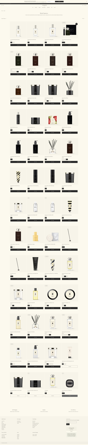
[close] (86, 1)
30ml (11, 71)
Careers (18, 423)
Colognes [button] (39, 7)
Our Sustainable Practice (35, 424)
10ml (13, 71)
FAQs (2, 422)
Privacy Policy (3, 435)
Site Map (33, 427)
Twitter (18, 437)
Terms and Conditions (4, 434)
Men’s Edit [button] (36, 7)
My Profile (3, 428)
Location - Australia (35, 434)
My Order (3, 423)
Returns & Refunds (4, 425)
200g (13, 305)
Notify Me (70, 366)
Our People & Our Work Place (36, 423)
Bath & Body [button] (48, 7)
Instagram (18, 434)
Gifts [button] (51, 7)
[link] (18, 29)
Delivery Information (4, 424)
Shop (20, 3)
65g (11, 305)
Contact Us (3, 429)
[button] (86, 1)
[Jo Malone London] (44, 5)
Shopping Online (3, 426)
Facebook (18, 435)
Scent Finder (34, 426)
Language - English (35, 435)
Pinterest (18, 436)
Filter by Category (4, 18)
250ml (28, 305)
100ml (13, 42)
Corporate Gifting (19, 422)
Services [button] (55, 7)
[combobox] (84, 18)
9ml (62, 159)
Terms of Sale (3, 436)
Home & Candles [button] (43, 7)
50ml (11, 42)
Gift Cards (34, 422)
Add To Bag (18, 74)
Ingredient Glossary (35, 425)
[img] (82, 5)
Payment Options (3, 427)
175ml (47, 305)
